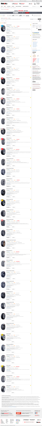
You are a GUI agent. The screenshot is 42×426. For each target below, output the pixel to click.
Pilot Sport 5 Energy (13, 273)
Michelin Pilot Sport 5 (9, 77)
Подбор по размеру (35, 23)
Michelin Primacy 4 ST (9, 35)
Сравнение (7, 421)
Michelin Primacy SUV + (9, 229)
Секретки (13, 6)
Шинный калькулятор (25, 6)
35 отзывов (38, 58)
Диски (5, 6)
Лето (37, 28)
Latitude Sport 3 (14, 120)
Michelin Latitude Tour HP (9, 158)
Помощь (7, 419)
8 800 (21, 3)
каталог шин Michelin (6, 9)
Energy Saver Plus (13, 357)
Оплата (6, 420)
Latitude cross (14, 110)
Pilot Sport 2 (12, 181)
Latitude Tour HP (14, 161)
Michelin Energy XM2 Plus (9, 344)
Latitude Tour (13, 90)
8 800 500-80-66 (32, 419)
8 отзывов (38, 59)
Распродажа (2, 422)
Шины (1, 6)
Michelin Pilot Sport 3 (9, 250)
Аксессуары (8, 6)
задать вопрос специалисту (28, 415)
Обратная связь (11, 422)
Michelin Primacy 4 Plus (9, 199)
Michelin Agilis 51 (8, 385)
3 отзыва (38, 60)
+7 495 (15, 3)
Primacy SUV (13, 315)
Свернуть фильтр (39, 12)
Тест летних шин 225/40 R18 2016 (36, 86)
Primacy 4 (12, 27)
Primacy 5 (12, 69)
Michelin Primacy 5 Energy (10, 168)
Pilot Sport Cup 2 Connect (14, 242)
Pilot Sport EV (12, 191)
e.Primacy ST (12, 48)
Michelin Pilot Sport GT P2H (10, 302)
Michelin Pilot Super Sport (9, 219)
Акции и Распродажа (18, 6)
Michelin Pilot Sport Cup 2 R (10, 323)
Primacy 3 (12, 140)
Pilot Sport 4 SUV (14, 130)
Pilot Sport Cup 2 (13, 212)
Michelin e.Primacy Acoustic (10, 281)
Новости (11, 421)
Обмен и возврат (12, 419)
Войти (6, 422)
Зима (40, 28)
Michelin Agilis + (8, 365)
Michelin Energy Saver (9, 375)
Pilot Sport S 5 (13, 294)
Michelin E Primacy (9, 56)
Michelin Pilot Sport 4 (9, 97)
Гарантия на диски (12, 420)
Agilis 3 (12, 336)
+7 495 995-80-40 (26, 419)
